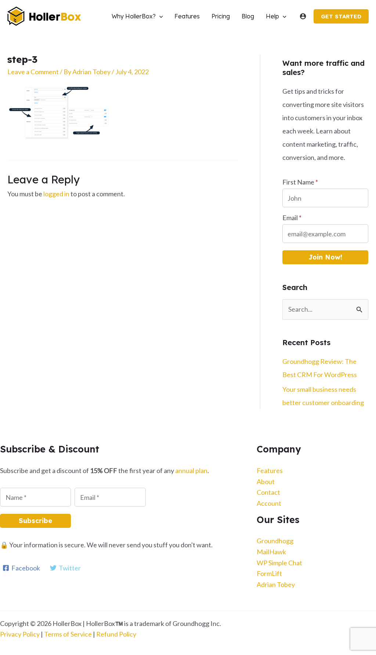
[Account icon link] (303, 16)
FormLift (269, 573)
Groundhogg (275, 541)
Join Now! (325, 257)
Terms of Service (68, 634)
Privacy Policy (20, 634)
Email (291, 218)
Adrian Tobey (276, 584)
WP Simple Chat (279, 563)
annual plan (191, 470)
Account (269, 503)
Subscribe (35, 520)
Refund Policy (116, 634)
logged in (56, 194)
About (266, 481)
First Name (300, 182)
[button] (159, 16)
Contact (268, 492)
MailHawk (271, 552)
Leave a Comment (33, 72)
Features (270, 470)
